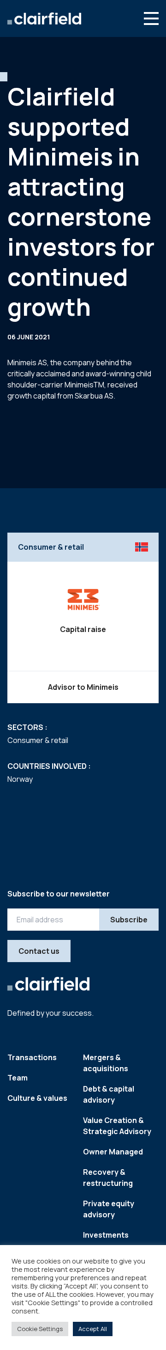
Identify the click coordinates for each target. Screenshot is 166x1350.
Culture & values (37, 1098)
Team (17, 1078)
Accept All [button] (92, 1329)
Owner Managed (113, 1152)
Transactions (32, 1057)
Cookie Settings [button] (40, 1329)
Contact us (38, 951)
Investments (106, 1235)
